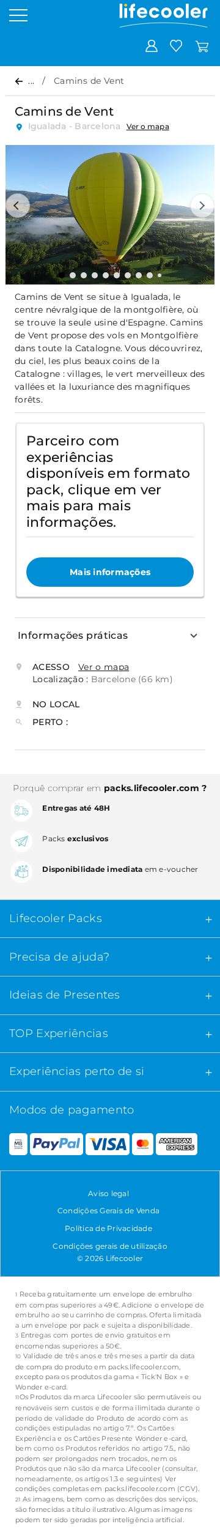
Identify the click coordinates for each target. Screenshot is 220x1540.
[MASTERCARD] (142, 1144)
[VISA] (108, 1144)
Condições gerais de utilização (110, 1246)
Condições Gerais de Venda (108, 1210)
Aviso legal (108, 1193)
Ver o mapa (148, 126)
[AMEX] (176, 1144)
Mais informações (110, 572)
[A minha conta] (151, 45)
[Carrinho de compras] (202, 45)
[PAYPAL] (56, 1144)
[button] (18, 205)
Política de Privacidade (108, 1228)
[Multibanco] (14, 1144)
